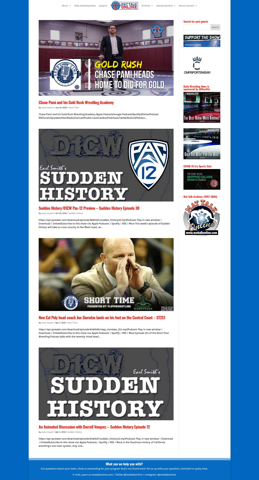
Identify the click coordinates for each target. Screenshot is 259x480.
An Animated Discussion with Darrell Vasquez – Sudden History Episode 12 (94, 427)
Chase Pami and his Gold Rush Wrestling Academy (76, 102)
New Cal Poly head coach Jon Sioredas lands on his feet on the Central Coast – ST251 (102, 317)
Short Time (74, 107)
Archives (146, 5)
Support (103, 5)
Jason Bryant (47, 107)
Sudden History (76, 213)
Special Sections (164, 5)
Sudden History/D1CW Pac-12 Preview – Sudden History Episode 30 (89, 208)
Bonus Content (186, 5)
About (65, 5)
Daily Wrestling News (85, 5)
